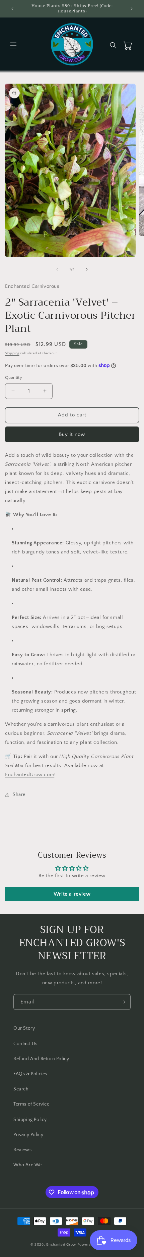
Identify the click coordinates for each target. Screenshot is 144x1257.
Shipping (12, 353)
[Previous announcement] (12, 8)
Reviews (22, 1150)
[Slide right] (86, 269)
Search (21, 1089)
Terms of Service (31, 1104)
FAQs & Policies (30, 1074)
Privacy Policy (28, 1134)
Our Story (24, 1028)
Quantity (13, 377)
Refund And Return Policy (41, 1059)
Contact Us (25, 1043)
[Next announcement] (131, 8)
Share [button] (19, 794)
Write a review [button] (72, 894)
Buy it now (72, 434)
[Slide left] (57, 269)
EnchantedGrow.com (29, 774)
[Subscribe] (123, 1002)
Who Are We (27, 1165)
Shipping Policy (30, 1119)
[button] (13, 45)
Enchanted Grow (61, 1245)
